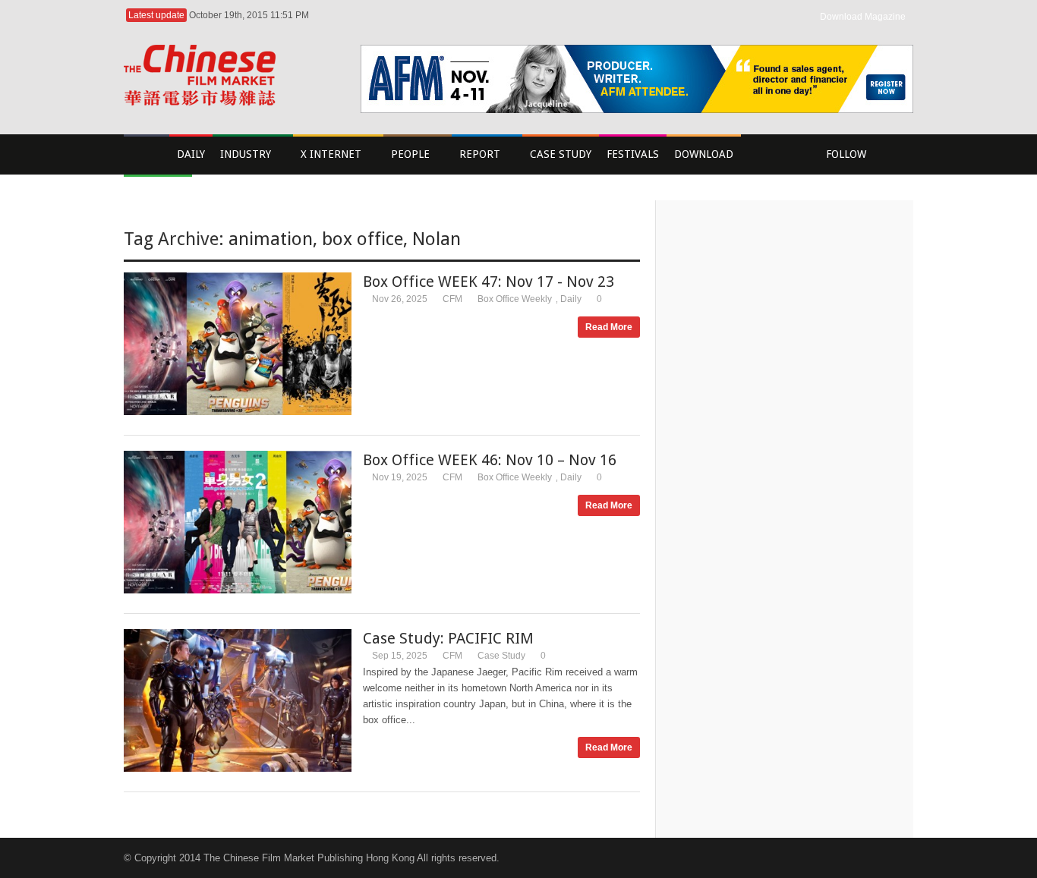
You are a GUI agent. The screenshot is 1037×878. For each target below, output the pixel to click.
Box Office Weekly (515, 299)
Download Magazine (863, 16)
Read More (608, 327)
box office (362, 239)
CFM (452, 299)
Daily (571, 299)
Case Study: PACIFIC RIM (448, 638)
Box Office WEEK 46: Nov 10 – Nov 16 (489, 460)
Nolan (436, 239)
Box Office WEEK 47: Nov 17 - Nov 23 (488, 281)
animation (271, 239)
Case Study (501, 655)
